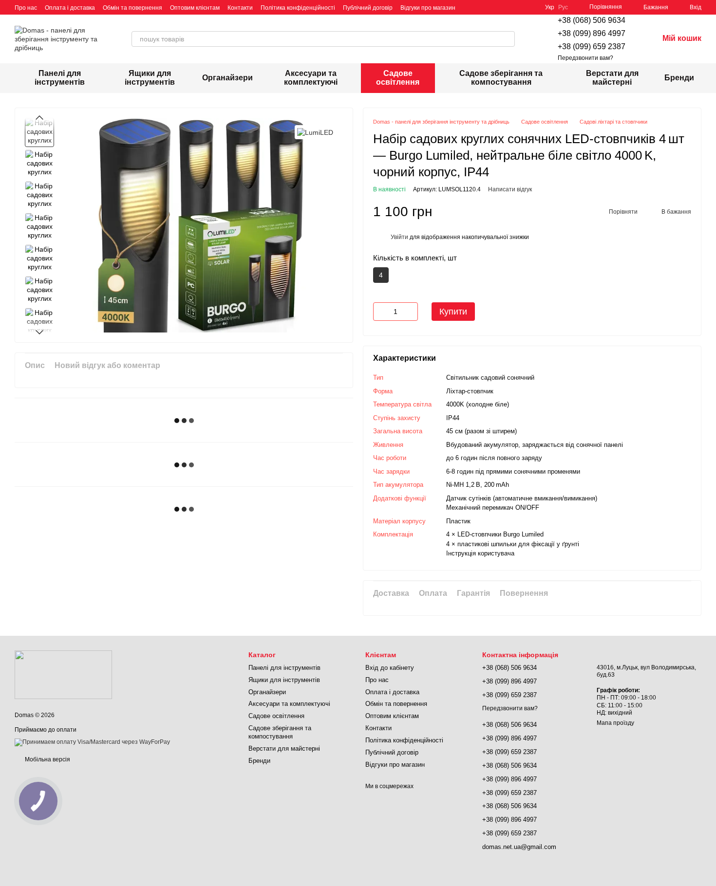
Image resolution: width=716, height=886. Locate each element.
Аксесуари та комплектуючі (311, 77)
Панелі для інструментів (60, 77)
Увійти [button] (399, 237)
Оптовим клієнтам (195, 7)
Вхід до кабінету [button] (389, 667)
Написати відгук (510, 189)
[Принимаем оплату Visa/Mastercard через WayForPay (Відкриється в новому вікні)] (92, 741)
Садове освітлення (397, 77)
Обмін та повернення (132, 7)
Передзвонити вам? (585, 58)
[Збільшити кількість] (410, 311)
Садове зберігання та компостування (501, 77)
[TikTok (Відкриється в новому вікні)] (481, 7)
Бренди (679, 78)
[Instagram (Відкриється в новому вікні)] (469, 7)
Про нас (26, 7)
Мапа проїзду (615, 723)
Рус (563, 7)
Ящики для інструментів (150, 77)
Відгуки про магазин (427, 7)
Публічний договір (368, 7)
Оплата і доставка (70, 7)
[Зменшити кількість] (380, 311)
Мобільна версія (46, 759)
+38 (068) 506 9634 (591, 20)
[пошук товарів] (507, 39)
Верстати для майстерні (612, 77)
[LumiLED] (315, 132)
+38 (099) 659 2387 (591, 46)
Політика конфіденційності (298, 7)
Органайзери (227, 78)
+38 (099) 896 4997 (591, 33)
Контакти (240, 7)
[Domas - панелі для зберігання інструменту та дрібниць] (63, 674)
